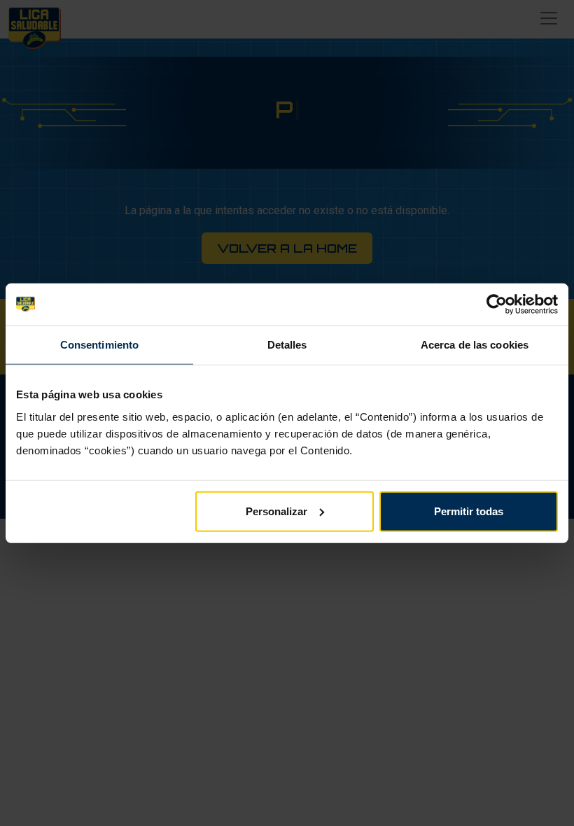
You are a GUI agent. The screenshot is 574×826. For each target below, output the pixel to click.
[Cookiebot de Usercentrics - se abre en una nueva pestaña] (496, 304)
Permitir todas (468, 511)
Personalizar (276, 511)
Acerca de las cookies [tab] (474, 345)
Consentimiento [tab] (99, 345)
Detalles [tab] (287, 345)
